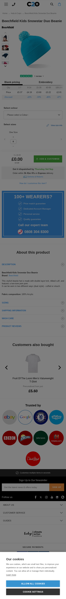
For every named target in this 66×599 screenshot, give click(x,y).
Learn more (11, 575)
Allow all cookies (33, 584)
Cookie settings (33, 592)
